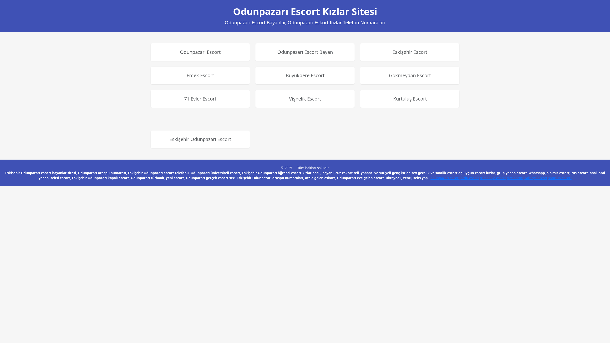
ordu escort (470, 178)
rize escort (515, 178)
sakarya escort (535, 178)
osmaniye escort (493, 178)
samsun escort (560, 178)
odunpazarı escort (445, 178)
